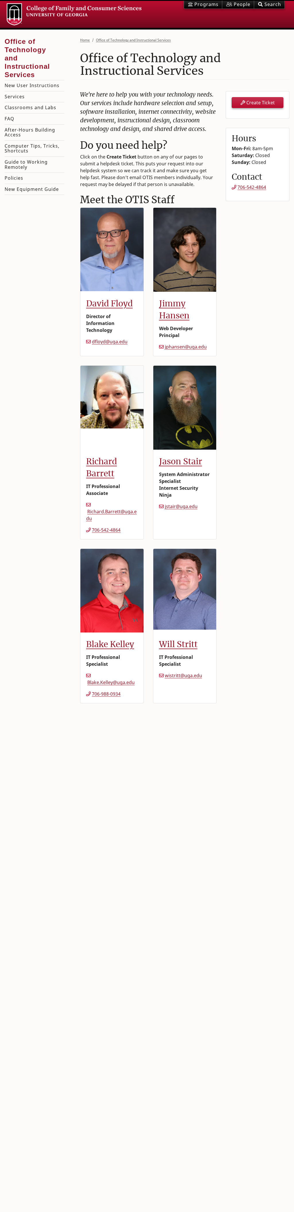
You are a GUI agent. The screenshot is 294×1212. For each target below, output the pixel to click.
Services (15, 96)
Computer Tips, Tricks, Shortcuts (32, 148)
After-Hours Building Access (30, 132)
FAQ (9, 118)
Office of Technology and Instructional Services (133, 40)
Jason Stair (180, 461)
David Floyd (109, 303)
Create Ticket (260, 102)
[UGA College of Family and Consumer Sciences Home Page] (74, 14)
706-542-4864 (106, 530)
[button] (269, 5)
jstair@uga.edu (181, 506)
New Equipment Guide (32, 189)
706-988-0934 (106, 694)
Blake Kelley (110, 644)
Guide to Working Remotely (26, 164)
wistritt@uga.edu (183, 675)
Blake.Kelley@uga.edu (111, 682)
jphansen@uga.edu (186, 347)
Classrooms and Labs (30, 107)
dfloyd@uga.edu (109, 341)
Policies (14, 178)
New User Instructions (32, 85)
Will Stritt (178, 644)
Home (85, 40)
